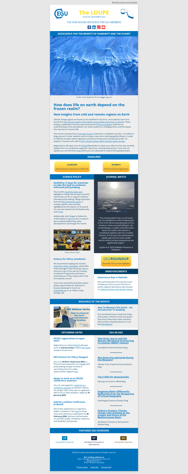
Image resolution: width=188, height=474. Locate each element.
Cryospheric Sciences (65, 442)
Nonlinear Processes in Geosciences (94, 443)
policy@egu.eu (60, 290)
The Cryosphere (105, 124)
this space (86, 347)
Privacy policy (82, 467)
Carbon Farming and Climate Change (116, 289)
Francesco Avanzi (85, 133)
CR (64, 438)
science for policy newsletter (66, 266)
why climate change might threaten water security (103, 141)
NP (94, 438)
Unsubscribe (106, 467)
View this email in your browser (124, 2)
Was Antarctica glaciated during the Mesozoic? (115, 358)
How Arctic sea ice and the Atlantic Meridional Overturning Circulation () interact (116, 340)
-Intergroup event (71, 201)
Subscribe (94, 467)
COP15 (70, 218)
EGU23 (84, 145)
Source (123, 211)
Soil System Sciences (123, 442)
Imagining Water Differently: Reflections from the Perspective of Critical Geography (116, 393)
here (79, 150)
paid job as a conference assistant (70, 386)
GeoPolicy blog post (74, 192)
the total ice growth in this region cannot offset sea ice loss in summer (93, 122)
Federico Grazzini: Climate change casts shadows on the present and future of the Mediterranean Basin (114, 414)
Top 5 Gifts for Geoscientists (113, 376)
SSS (123, 438)
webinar (106, 324)
